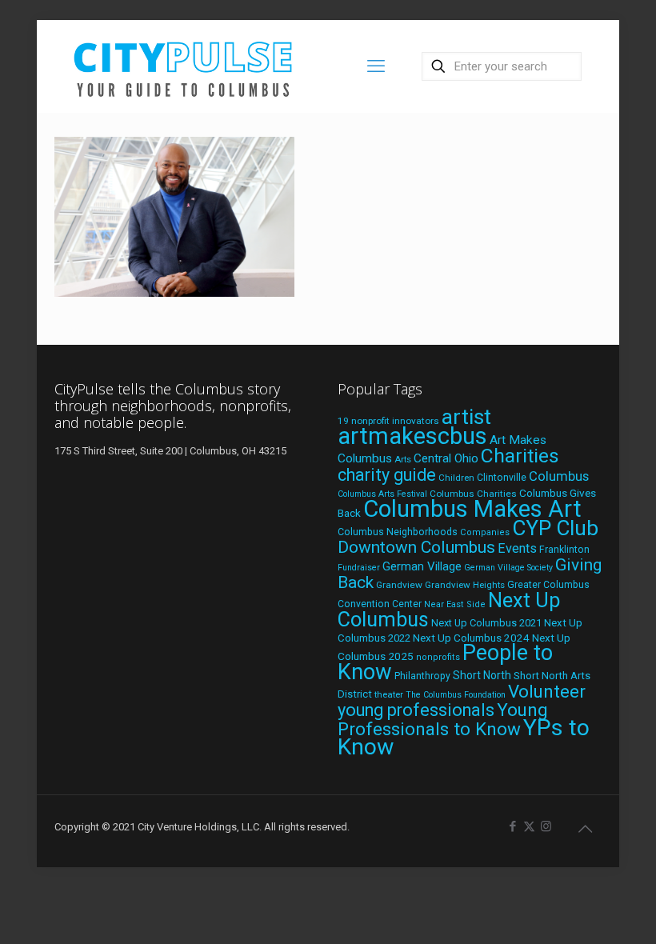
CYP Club (555, 528)
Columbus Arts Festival (382, 494)
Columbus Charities (473, 493)
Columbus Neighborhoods (398, 532)
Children (456, 477)
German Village (422, 566)
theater (388, 694)
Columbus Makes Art (472, 508)
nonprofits (438, 657)
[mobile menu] (376, 66)
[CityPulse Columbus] (183, 66)
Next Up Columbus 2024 (471, 637)
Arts (402, 459)
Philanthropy (422, 676)
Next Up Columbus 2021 (486, 623)
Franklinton (564, 549)
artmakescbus (412, 436)
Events (517, 548)
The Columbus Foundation (456, 695)
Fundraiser (359, 567)
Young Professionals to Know (443, 719)
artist (466, 417)
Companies (485, 532)
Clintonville (501, 477)
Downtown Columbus (416, 547)
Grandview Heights (465, 584)
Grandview (399, 584)
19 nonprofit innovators (388, 420)
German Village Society (508, 567)
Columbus (559, 476)
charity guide (387, 475)
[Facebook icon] (512, 826)
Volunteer (547, 691)
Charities (520, 455)
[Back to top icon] (585, 829)
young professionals (416, 710)
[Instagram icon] (546, 826)
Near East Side (455, 604)
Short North (482, 675)
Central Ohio (446, 458)
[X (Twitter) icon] (529, 826)
